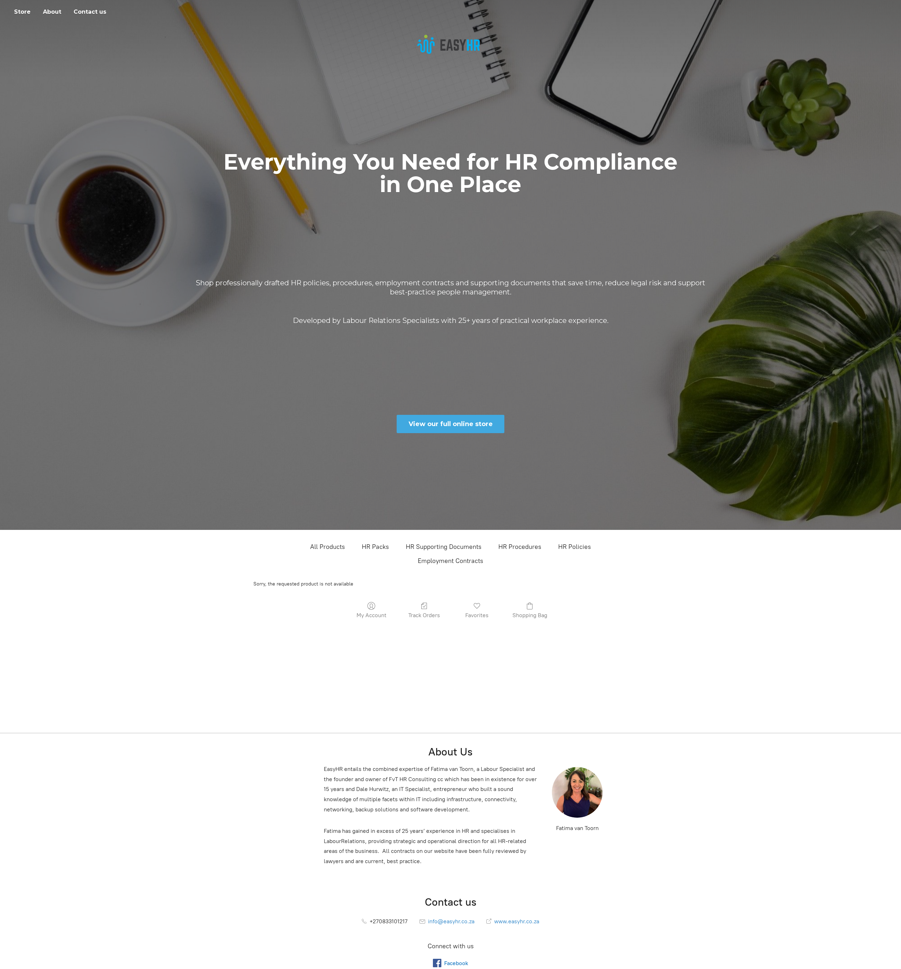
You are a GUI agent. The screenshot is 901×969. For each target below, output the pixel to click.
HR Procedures (519, 547)
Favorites (477, 615)
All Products (327, 547)
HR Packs (375, 547)
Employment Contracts (450, 561)
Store (22, 11)
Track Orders (424, 615)
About (52, 11)
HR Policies (574, 547)
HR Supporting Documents (443, 547)
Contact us (90, 11)
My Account (371, 615)
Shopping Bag (529, 615)
